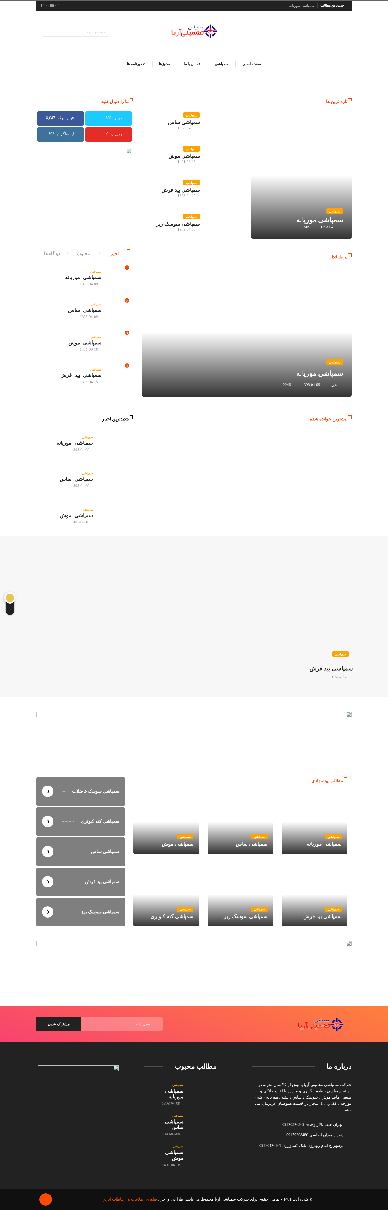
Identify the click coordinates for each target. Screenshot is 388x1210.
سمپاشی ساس (184, 122)
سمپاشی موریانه (302, 5)
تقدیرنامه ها (136, 64)
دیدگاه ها (52, 253)
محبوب (83, 253)
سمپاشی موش (184, 156)
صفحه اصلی (251, 64)
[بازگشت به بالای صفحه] (45, 1199)
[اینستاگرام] (350, 32)
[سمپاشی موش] (116, 516)
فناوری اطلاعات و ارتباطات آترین (129, 1199)
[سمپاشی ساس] (116, 480)
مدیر (335, 385)
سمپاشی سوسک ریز (178, 224)
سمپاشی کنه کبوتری (166, 894)
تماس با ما (192, 64)
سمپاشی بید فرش (181, 190)
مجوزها (164, 64)
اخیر (115, 253)
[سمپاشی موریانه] (116, 443)
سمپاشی (221, 64)
